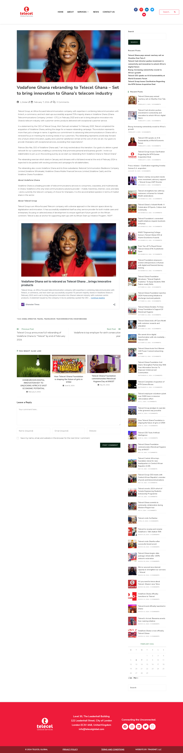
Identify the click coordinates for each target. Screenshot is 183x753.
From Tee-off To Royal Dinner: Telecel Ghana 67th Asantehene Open (150, 249)
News (96, 12)
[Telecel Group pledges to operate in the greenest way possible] (132, 410)
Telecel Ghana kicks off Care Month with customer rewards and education (152, 323)
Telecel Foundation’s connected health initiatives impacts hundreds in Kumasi (151, 221)
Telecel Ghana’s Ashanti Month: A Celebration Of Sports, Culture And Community (152, 207)
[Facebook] (136, 9)
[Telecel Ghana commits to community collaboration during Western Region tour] (132, 506)
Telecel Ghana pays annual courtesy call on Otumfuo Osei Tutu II (152, 99)
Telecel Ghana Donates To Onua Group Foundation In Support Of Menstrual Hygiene (150, 309)
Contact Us (109, 12)
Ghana (24, 319)
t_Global (24, 102)
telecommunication (64, 319)
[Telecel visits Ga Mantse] (132, 519)
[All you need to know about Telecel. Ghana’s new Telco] (132, 584)
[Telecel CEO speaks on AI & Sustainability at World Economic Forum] (132, 141)
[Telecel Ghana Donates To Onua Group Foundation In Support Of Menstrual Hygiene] (132, 310)
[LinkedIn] (147, 9)
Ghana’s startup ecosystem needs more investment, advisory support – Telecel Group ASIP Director (152, 179)
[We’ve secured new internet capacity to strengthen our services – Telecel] (132, 571)
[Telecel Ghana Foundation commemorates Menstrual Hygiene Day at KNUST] (132, 448)
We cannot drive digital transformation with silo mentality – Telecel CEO (152, 337)
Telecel (40, 319)
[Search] (174, 12)
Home (60, 12)
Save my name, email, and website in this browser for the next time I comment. (55, 438)
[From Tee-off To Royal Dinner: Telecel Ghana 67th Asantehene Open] (132, 250)
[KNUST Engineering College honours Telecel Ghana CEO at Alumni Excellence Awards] (132, 236)
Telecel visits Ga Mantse (147, 518)
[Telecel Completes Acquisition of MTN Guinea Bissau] (132, 384)
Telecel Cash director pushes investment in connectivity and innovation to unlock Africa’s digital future (147, 64)
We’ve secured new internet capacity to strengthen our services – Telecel (152, 570)
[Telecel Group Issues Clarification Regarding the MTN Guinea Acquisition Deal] (132, 155)
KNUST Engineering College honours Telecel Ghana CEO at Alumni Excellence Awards (150, 235)
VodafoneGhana (80, 319)
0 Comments (63, 102)
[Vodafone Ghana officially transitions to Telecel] (132, 596)
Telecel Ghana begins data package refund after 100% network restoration (149, 556)
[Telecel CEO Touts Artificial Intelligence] (132, 435)
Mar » (136, 678)
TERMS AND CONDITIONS (112, 749)
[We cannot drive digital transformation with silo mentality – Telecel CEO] (132, 338)
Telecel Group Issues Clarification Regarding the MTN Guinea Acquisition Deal (151, 154)
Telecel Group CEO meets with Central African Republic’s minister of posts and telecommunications (151, 477)
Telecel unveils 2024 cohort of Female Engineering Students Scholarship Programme (150, 491)
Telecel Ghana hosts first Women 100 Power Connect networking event (151, 351)
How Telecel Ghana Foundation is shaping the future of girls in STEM (68, 379)
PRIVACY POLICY (70, 749)
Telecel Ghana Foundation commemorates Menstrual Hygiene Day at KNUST (104, 379)
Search (131, 31)
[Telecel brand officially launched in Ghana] (132, 608)
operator (32, 319)
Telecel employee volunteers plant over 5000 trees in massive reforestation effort (152, 396)
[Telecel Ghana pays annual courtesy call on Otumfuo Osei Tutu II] (132, 100)
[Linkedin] (139, 727)
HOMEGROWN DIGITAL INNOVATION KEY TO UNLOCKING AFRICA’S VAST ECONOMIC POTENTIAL (33, 384)
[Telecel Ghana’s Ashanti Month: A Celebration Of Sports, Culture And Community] (132, 208)
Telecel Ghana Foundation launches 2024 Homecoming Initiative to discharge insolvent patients (152, 295)
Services (82, 12)
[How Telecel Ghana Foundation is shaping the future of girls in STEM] (132, 423)
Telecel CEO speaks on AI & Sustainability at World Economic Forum (151, 140)
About (70, 12)
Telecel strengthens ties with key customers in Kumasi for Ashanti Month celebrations (151, 193)
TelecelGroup (49, 319)
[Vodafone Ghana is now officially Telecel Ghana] (132, 633)
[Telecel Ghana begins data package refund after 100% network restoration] (132, 557)
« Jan (130, 678)
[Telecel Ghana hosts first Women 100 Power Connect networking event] (132, 352)
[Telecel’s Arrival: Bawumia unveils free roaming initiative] (132, 621)
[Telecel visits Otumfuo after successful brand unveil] (132, 544)
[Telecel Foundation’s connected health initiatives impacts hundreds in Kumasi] (132, 222)
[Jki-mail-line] (152, 727)
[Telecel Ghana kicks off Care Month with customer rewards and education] (132, 324)
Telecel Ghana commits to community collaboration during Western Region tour (150, 505)
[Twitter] (152, 9)
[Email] (144, 14)
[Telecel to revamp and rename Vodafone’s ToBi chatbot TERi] (132, 531)
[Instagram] (141, 9)
